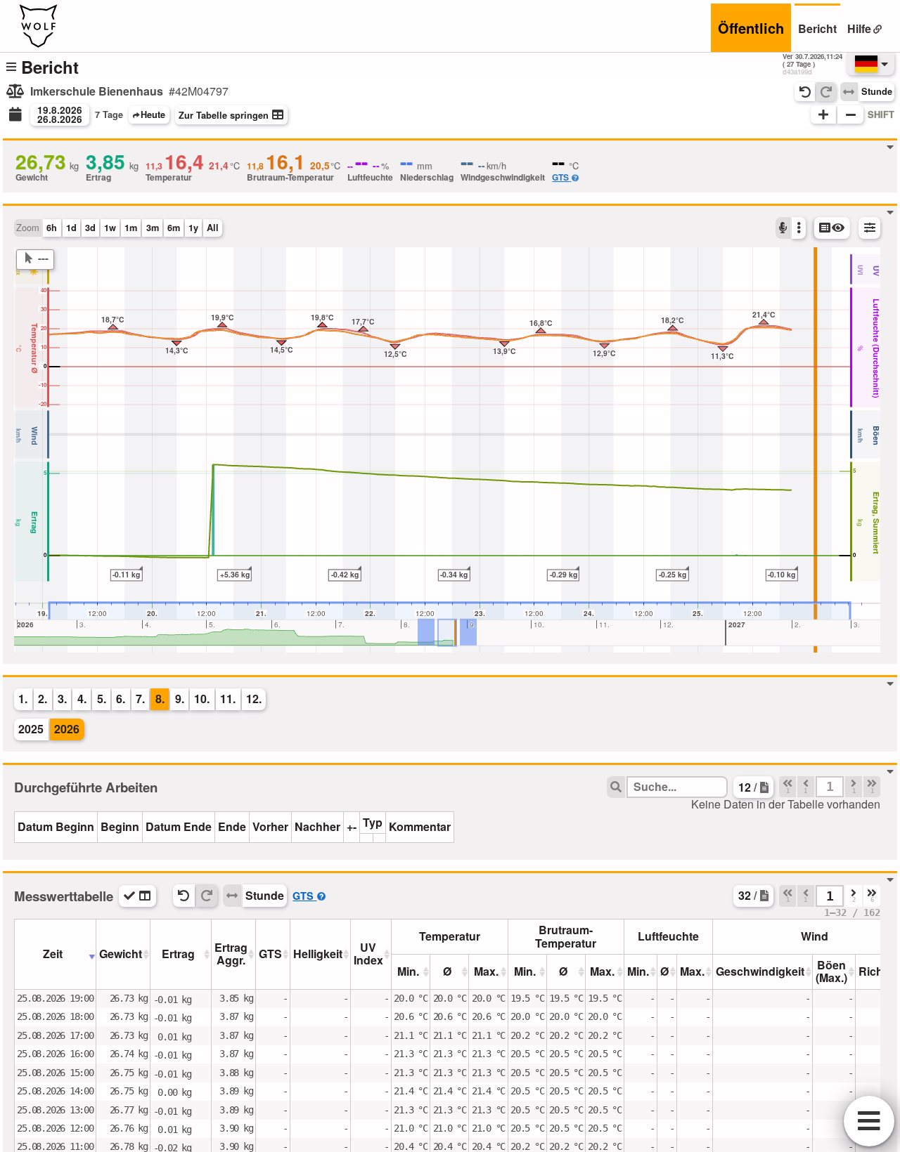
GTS (560, 177)
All (213, 227)
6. (120, 698)
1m (130, 227)
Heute (153, 114)
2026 (66, 729)
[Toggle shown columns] (137, 896)
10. (202, 698)
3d (90, 227)
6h (51, 227)
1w (110, 227)
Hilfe (859, 28)
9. (179, 698)
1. (22, 698)
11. (228, 698)
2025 (31, 729)
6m (173, 227)
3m (152, 227)
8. (160, 698)
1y (193, 227)
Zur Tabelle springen (224, 115)
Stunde (876, 91)
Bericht (817, 28)
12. (254, 698)
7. (140, 698)
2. (42, 698)
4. (81, 698)
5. (101, 698)
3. (62, 698)
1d (71, 227)
